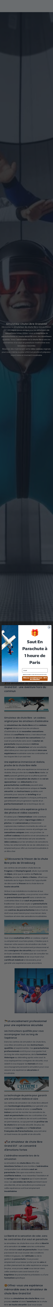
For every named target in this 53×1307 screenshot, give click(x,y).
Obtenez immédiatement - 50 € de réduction (35, 678)
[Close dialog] (49, 627)
